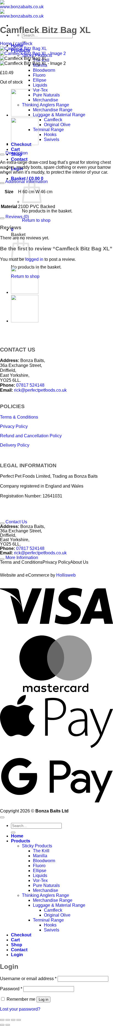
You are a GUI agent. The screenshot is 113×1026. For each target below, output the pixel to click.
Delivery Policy (14, 445)
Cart (15, 149)
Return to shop (36, 220)
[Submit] (13, 832)
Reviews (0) (16, 216)
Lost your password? (20, 1009)
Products (20, 841)
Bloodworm (44, 70)
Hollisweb (66, 575)
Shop (16, 944)
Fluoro (39, 75)
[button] (27, 178)
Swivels (51, 139)
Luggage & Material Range (59, 114)
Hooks (50, 134)
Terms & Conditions (19, 417)
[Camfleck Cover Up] (24, 115)
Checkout (21, 935)
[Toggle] (2, 154)
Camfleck (53, 119)
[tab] (56, 350)
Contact (19, 159)
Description (16, 153)
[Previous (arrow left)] (2, 1025)
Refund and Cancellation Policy (31, 435)
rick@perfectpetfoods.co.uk (40, 390)
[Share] (13, 1020)
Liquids (40, 85)
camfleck (23, 43)
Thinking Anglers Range (45, 105)
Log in (43, 999)
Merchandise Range (52, 109)
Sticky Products (37, 846)
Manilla (40, 855)
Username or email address (28, 978)
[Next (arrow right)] (7, 1025)
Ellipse (39, 80)
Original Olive (57, 124)
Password (11, 988)
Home (6, 43)
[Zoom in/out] (2, 1020)
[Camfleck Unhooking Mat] (24, 143)
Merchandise (45, 100)
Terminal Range (48, 129)
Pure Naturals (46, 95)
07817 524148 (30, 385)
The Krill (41, 850)
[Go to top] (2, 817)
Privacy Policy (14, 426)
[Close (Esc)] (18, 1020)
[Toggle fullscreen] (7, 1020)
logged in (34, 259)
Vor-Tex (40, 90)
